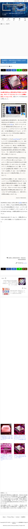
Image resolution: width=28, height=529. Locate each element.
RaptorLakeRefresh (22, 259)
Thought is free (22, 525)
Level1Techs (16, 139)
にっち (25, 263)
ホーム (3, 23)
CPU (9, 23)
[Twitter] (3, 70)
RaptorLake (23, 257)
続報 (20, 202)
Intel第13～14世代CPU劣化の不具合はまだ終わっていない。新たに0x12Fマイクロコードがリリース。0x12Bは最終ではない (20, 438)
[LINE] (19, 70)
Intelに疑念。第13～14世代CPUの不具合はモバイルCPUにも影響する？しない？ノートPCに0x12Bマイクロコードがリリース (7, 458)
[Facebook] (8, 70)
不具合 (11, 124)
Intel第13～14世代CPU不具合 (14, 257)
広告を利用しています (19, 1)
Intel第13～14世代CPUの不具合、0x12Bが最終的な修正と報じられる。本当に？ (20, 456)
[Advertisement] (14, 40)
